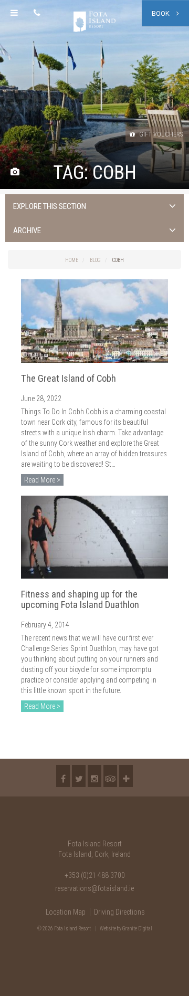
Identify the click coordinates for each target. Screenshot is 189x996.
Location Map (66, 912)
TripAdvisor (110, 776)
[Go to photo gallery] (15, 172)
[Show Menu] (14, 13)
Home (71, 260)
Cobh (118, 260)
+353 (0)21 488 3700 (95, 875)
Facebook (63, 776)
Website (108, 928)
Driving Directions (119, 912)
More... (126, 776)
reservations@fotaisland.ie (94, 888)
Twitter (79, 776)
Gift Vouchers (160, 134)
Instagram (94, 776)
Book (161, 13)
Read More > (42, 480)
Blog (95, 260)
